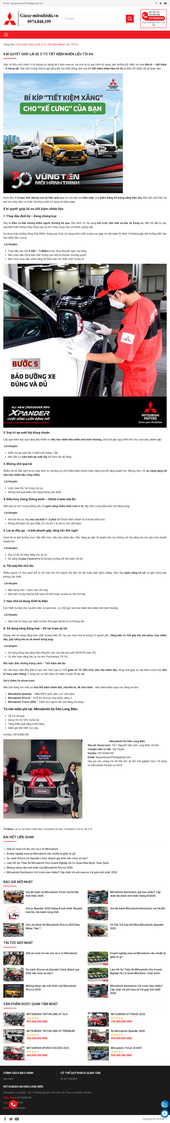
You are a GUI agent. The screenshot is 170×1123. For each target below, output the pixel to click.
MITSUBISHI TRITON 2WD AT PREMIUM (51, 1031)
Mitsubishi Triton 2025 (22, 702)
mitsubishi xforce (73, 829)
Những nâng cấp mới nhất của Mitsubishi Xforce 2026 (40, 867)
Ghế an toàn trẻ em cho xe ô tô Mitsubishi (32, 849)
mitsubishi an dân (53, 829)
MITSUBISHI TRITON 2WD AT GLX (47, 1014)
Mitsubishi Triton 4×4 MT (126, 1048)
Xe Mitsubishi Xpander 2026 (128, 1031)
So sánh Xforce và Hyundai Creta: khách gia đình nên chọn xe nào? (47, 858)
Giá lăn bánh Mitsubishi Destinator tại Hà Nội (137, 908)
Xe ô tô (88, 829)
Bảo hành (8, 1078)
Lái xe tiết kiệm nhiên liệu (28, 829)
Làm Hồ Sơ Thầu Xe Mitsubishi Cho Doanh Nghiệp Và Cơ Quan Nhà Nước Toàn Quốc (58, 863)
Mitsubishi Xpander (20, 694)
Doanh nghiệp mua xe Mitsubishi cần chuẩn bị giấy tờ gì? (41, 853)
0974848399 (156, 18)
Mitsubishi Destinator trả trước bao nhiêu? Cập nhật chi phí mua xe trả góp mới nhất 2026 (62, 872)
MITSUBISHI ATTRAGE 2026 (128, 1014)
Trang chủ (8, 44)
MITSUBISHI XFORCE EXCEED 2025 (48, 1048)
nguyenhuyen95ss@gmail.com (26, 3)
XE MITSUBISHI (68, 1078)
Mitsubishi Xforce (19, 698)
